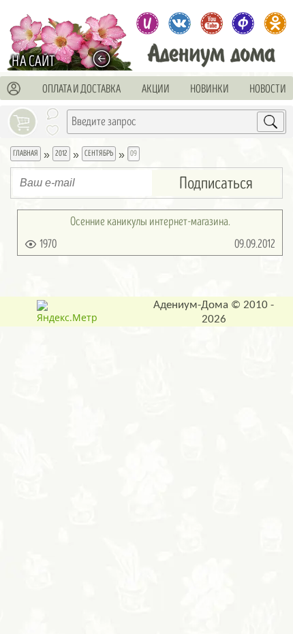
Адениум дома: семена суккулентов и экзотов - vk (179, 23)
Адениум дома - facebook (243, 23)
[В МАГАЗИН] (105, 59)
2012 (61, 153)
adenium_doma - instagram (147, 23)
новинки (209, 89)
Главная (25, 153)
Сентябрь (98, 153)
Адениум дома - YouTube (211, 23)
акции (156, 89)
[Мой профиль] (14, 89)
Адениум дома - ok (275, 23)
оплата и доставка (81, 89)
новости (267, 89)
